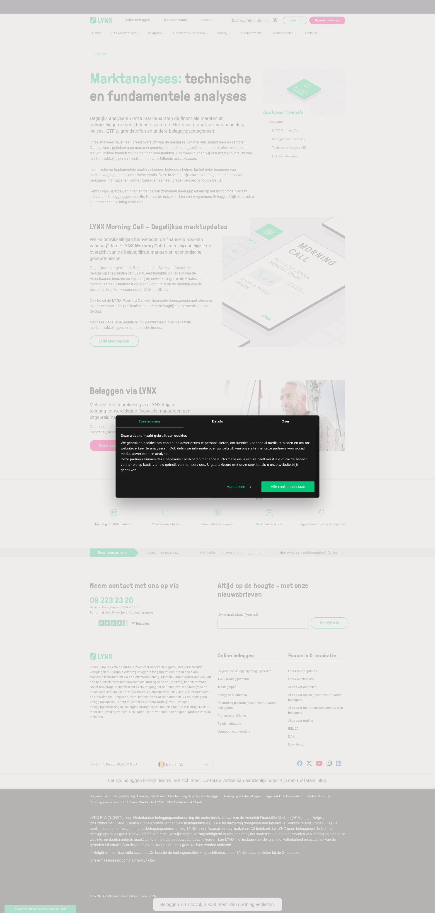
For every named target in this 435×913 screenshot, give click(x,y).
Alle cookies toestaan (288, 487)
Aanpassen (236, 487)
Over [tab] (285, 421)
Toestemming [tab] (149, 421)
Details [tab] (217, 421)
